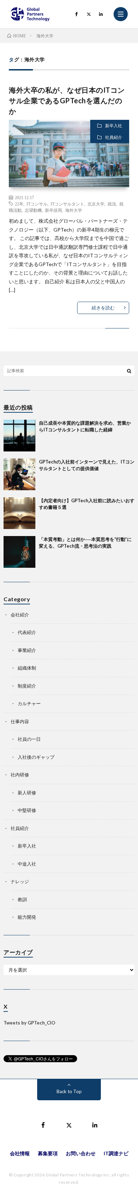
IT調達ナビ (116, 1153)
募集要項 (48, 1153)
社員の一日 (29, 739)
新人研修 (27, 792)
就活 (112, 204)
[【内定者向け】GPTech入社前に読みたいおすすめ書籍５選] (19, 513)
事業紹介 (27, 650)
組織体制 (27, 668)
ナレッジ (20, 881)
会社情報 (20, 1153)
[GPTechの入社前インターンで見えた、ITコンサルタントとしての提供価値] (19, 474)
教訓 (22, 899)
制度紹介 (27, 686)
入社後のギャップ (36, 757)
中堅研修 (27, 810)
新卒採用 (53, 210)
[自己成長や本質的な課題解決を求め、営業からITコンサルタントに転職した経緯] (19, 435)
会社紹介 (20, 614)
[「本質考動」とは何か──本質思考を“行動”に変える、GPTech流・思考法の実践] (19, 552)
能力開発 (27, 917)
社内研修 (20, 774)
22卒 (19, 204)
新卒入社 (113, 125)
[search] (129, 370)
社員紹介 (113, 137)
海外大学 (73, 210)
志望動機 (33, 210)
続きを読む (103, 307)
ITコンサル (37, 204)
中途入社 (27, 864)
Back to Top (69, 1091)
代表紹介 (27, 632)
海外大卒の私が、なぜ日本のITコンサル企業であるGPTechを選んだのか (67, 100)
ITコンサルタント (67, 204)
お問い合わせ (81, 1153)
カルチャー (29, 703)
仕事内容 (20, 721)
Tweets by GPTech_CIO (29, 1023)
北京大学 (95, 204)
